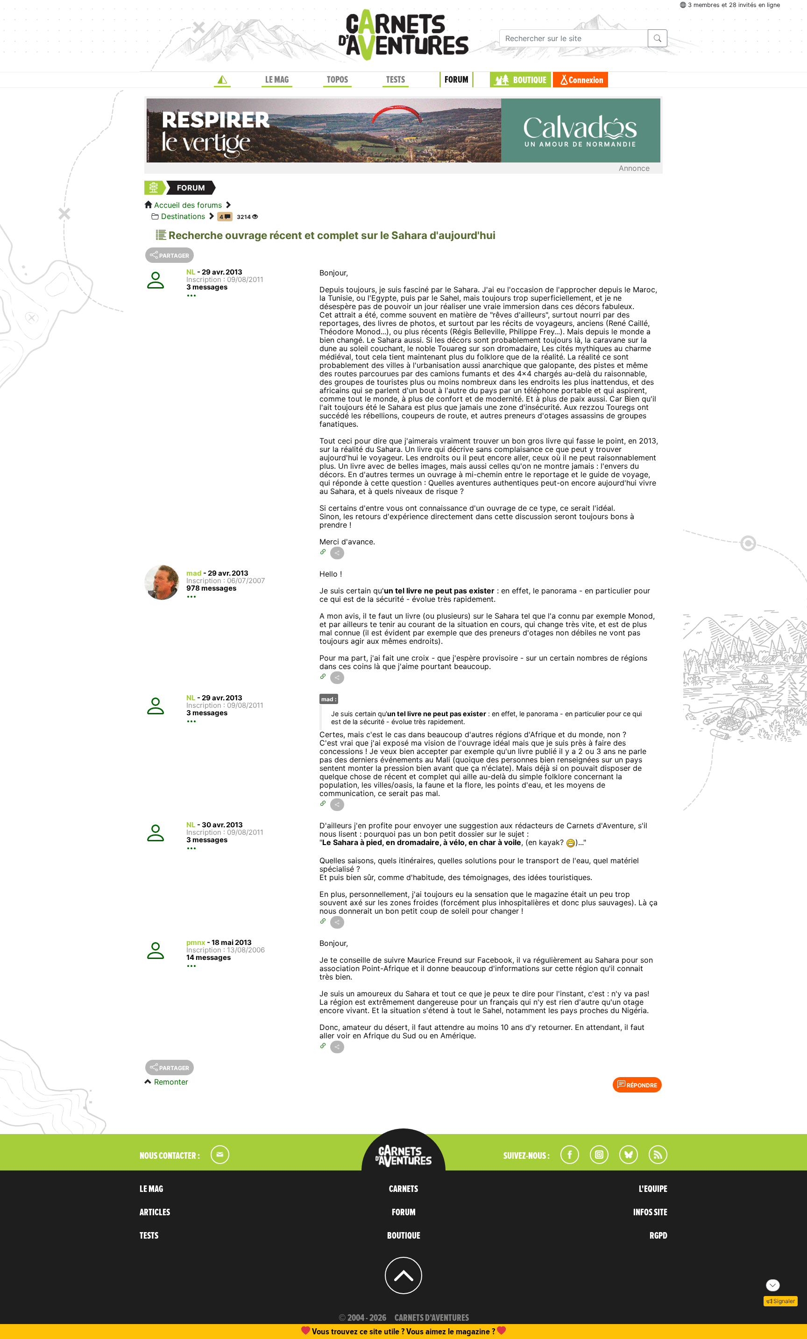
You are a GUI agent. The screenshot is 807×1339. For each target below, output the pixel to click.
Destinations (183, 216)
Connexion (586, 80)
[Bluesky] (624, 1161)
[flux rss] (653, 1161)
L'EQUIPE (653, 1189)
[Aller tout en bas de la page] (773, 1285)
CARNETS (403, 1189)
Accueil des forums (188, 205)
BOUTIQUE (529, 80)
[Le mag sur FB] (565, 1161)
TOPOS (337, 80)
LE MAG (277, 80)
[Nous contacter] (215, 1161)
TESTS (395, 80)
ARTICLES (155, 1212)
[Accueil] (222, 80)
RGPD (658, 1235)
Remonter (171, 1081)
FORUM (456, 80)
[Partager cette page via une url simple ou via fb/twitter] (337, 553)
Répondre (641, 1085)
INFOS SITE (650, 1212)
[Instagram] (595, 1161)
